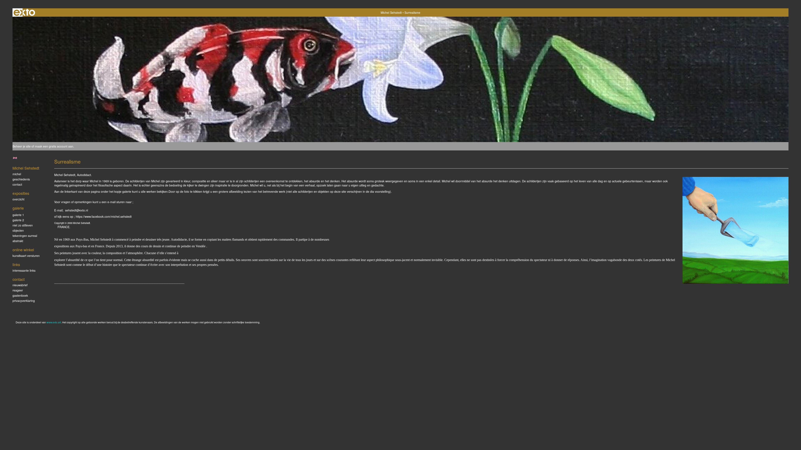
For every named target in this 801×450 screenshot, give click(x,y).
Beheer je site (22, 146)
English (15, 158)
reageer (18, 290)
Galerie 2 (18, 220)
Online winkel (23, 249)
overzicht (18, 199)
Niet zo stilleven (23, 225)
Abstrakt (18, 241)
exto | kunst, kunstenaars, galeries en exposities (24, 12)
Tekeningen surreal (25, 236)
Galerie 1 (18, 215)
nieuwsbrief (20, 285)
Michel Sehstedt (391, 12)
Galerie (18, 208)
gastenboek (20, 295)
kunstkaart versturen (26, 256)
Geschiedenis (21, 179)
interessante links (24, 270)
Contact (17, 184)
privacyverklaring (24, 301)
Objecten (18, 230)
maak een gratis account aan (54, 146)
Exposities (21, 193)
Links (16, 264)
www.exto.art (54, 322)
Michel (17, 174)
